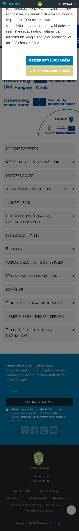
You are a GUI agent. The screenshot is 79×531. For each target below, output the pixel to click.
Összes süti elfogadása (49, 60)
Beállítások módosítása (49, 71)
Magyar (68, 4)
